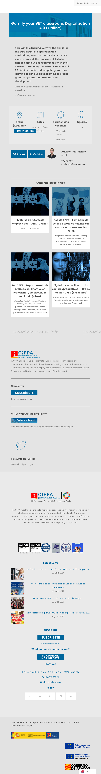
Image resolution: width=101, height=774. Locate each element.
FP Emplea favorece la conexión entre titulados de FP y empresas (58, 569)
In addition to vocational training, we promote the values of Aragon (42, 426)
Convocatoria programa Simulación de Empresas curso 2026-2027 (58, 612)
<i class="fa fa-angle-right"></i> (86, 332)
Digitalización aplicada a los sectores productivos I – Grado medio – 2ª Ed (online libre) (71, 289)
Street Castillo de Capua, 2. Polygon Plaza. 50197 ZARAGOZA (51, 672)
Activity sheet (19, 154)
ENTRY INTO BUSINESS (25, 131)
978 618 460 (67, 161)
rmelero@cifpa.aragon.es (73, 164)
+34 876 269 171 (52, 677)
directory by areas (52, 682)
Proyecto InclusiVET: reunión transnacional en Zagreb (58, 598)
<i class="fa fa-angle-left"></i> (14, 332)
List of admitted (36, 154)
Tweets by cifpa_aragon (22, 464)
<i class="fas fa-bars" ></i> (87, 3)
